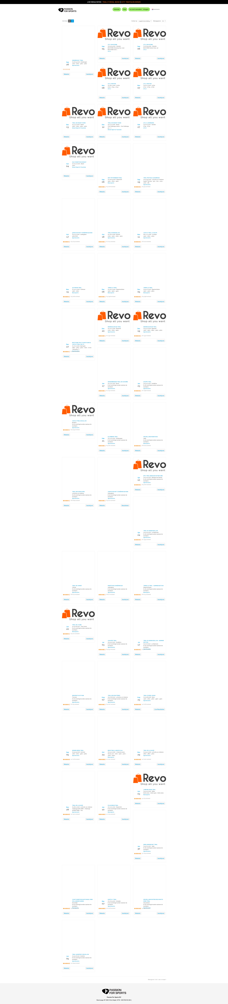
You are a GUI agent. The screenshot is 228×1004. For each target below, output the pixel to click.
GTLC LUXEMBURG (148, 123)
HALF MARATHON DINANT (79, 162)
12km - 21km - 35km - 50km (79, 753)
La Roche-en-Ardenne (78, 493)
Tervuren (74, 697)
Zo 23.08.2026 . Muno (149, 697)
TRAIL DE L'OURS (76, 624)
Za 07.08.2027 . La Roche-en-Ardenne (118, 697)
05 (103, 48)
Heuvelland (146, 902)
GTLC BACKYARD (112, 44)
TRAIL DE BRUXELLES (114, 232)
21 (103, 440)
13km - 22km (75, 291)
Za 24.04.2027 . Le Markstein (151, 532)
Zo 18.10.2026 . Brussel (114, 234)
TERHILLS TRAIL (112, 287)
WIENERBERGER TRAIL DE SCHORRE (118, 381)
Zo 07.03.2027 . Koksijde (114, 901)
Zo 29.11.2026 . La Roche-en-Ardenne (153, 752)
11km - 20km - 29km (113, 330)
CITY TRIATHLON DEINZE (131, 2)
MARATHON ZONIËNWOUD (115, 585)
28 (67, 809)
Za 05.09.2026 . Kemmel (78, 752)
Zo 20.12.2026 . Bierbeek (114, 328)
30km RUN (75, 236)
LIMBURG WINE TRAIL (149, 789)
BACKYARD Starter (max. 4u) (150, 48)
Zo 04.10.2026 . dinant (78, 163)
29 (139, 754)
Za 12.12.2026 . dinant (113, 124)
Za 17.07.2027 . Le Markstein (150, 644)
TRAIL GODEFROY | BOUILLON (80, 954)
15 (67, 291)
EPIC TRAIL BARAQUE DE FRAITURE (153, 475)
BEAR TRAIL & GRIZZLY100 (115, 750)
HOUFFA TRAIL (147, 381)
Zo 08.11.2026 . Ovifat (114, 85)
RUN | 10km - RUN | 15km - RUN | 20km (153, 793)
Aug (103, 697)
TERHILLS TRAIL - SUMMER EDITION (153, 585)
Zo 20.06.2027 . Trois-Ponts (79, 626)
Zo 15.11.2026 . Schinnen (78, 289)
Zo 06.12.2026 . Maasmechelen (116, 289)
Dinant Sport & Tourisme (79, 128)
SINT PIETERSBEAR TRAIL (115, 177)
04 (67, 166)
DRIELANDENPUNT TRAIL (150, 844)
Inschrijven (89, 74)
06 (138, 48)
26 (67, 64)
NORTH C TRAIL (112, 899)
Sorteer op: (134, 21)
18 (103, 236)
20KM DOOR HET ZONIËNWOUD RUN (118, 491)
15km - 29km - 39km (113, 291)
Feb (139, 125)
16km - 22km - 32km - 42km (79, 126)
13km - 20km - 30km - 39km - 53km (152, 699)
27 (139, 127)
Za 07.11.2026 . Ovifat (149, 85)
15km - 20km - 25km (113, 181)
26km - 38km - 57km (148, 753)
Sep (67, 62)
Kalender (117, 9)
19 (139, 182)
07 (139, 87)
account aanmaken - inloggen (139, 9)
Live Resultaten (159, 709)
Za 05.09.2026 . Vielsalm (114, 46)
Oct (67, 164)
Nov (103, 85)
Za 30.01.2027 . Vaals (148, 846)
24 (139, 535)
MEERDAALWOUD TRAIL (114, 327)
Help (124, 9)
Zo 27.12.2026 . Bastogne (79, 346)
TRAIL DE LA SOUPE (148, 750)
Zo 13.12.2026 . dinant (78, 124)
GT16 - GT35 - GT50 (113, 87)
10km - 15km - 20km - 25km (115, 236)
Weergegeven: (157, 21)
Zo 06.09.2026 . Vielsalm (150, 46)
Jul (103, 642)
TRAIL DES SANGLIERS (78, 491)
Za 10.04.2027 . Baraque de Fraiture (152, 477)
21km (73, 165)
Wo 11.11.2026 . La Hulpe (150, 234)
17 (67, 236)
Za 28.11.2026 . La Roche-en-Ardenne (82, 807)
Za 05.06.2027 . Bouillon (78, 956)
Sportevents (75, 65)
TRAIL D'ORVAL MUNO (111, 2)
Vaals (144, 438)
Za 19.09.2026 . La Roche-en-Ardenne (153, 179)
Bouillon (74, 422)
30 (139, 848)
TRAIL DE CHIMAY (77, 585)
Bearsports (111, 183)
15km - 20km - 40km (148, 236)
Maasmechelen (147, 587)
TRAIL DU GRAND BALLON (150, 530)
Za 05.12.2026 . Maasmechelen (151, 289)
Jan (103, 383)
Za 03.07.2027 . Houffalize (114, 642)
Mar (103, 901)
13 (67, 127)
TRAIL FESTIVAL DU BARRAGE (151, 177)
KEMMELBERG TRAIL (78, 750)
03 (103, 644)
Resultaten (125, 505)
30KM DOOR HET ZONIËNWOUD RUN (82, 232)
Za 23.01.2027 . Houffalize (150, 383)
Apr (139, 477)
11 (139, 236)
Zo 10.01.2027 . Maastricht (115, 807)
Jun (67, 627)
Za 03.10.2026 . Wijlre (149, 791)
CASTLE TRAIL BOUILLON (79, 421)
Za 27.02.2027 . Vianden (149, 124)
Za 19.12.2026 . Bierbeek (149, 328)
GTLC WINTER (112, 83)
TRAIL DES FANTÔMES (114, 695)
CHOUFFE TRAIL (112, 640)
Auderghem (111, 493)
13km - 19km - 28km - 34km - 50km (152, 330)
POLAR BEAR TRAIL (113, 805)
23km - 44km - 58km (148, 291)
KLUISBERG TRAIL (113, 436)
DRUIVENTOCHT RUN (78, 695)
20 (103, 331)
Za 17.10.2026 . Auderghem (79, 234)
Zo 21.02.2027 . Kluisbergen (115, 438)
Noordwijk (74, 902)
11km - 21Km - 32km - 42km (79, 63)
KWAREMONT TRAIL (77, 60)
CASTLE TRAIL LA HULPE (150, 232)
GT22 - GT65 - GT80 (148, 87)
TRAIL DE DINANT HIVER (79, 123)
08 (103, 87)
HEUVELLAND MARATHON (150, 436)
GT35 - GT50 (146, 126)
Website (66, 74)
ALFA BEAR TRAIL (77, 287)
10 (139, 480)
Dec (67, 125)
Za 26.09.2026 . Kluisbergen (79, 62)
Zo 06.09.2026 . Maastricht (115, 179)
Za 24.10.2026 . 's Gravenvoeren (116, 752)
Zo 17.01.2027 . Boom (113, 383)
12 (103, 127)
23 (139, 385)
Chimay (74, 587)
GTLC (109, 51)
